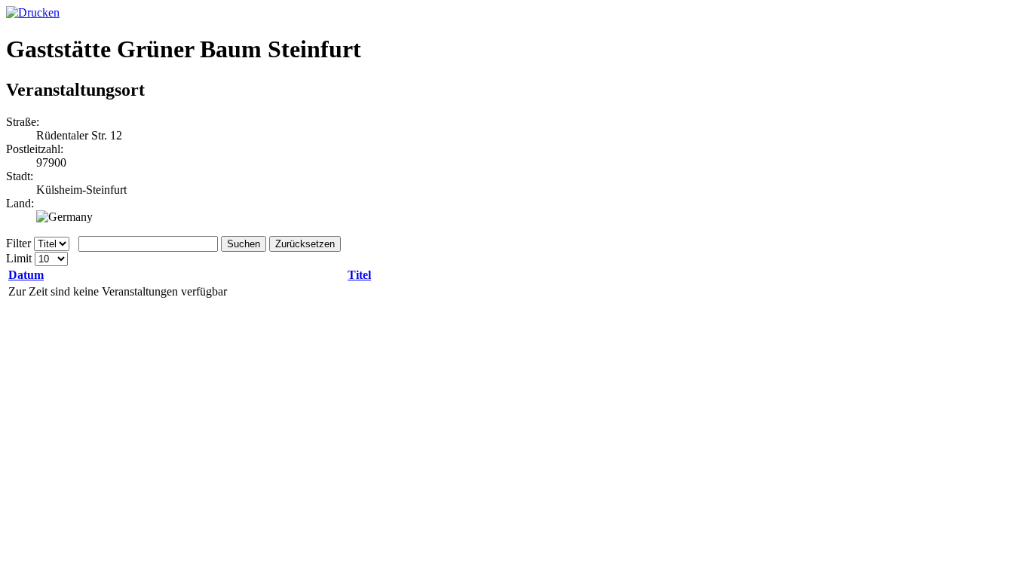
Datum (26, 274)
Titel (359, 274)
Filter (18, 243)
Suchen (243, 244)
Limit (19, 258)
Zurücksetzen (305, 244)
